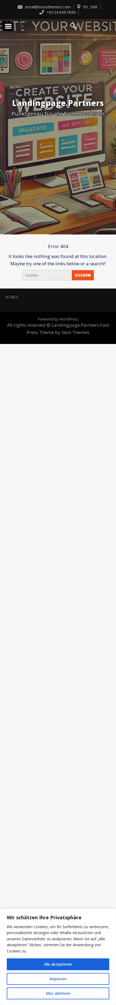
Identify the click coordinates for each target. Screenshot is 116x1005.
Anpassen (58, 978)
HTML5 (11, 297)
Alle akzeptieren (58, 964)
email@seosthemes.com (47, 6)
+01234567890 (61, 12)
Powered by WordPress (58, 319)
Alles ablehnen (58, 993)
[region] (58, 956)
